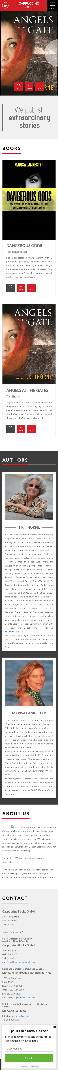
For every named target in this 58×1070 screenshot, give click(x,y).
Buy (39, 88)
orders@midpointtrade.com (22, 997)
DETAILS (18, 88)
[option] (29, 53)
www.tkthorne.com (14, 631)
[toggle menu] (52, 4)
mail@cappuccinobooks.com (22, 962)
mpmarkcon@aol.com (19, 1016)
